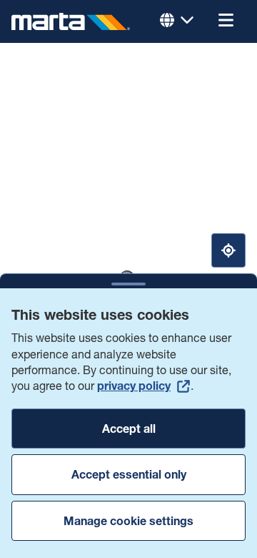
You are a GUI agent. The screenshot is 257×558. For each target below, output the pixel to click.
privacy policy (134, 385)
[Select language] (177, 21)
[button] (226, 21)
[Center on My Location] (228, 250)
